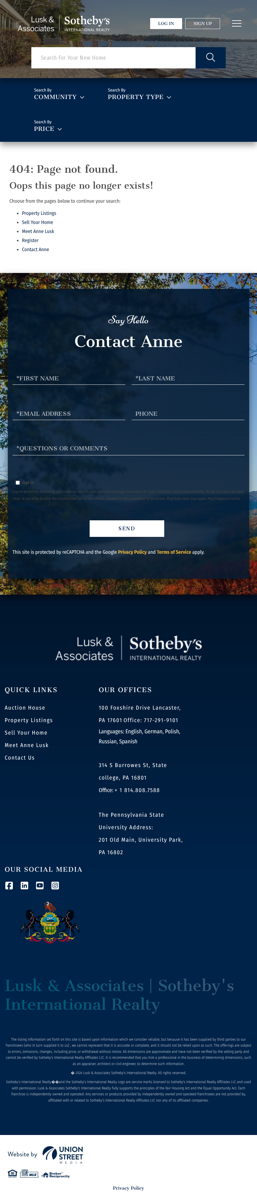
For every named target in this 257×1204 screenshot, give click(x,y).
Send (127, 529)
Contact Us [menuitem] (20, 757)
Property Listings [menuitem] (29, 720)
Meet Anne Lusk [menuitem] (27, 745)
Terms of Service (174, 552)
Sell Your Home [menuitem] (26, 732)
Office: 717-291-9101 (150, 720)
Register (30, 241)
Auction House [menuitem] (25, 707)
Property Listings (39, 213)
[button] (211, 57)
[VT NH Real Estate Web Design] (128, 1155)
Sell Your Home (37, 222)
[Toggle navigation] (236, 23)
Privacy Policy (23, 505)
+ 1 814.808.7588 (137, 790)
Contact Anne (35, 250)
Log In (166, 23)
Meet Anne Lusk (38, 232)
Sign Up (202, 23)
